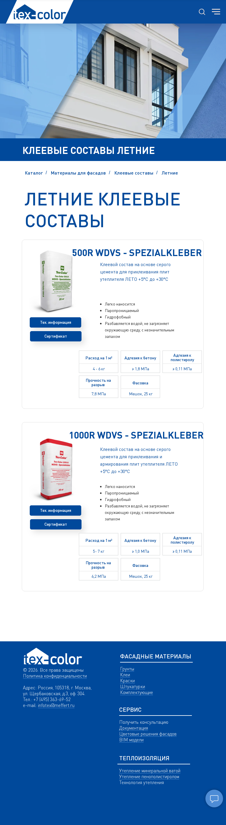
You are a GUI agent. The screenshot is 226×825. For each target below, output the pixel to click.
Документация (133, 728)
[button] (201, 11)
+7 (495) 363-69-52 (52, 699)
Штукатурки (132, 686)
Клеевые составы (133, 172)
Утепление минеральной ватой (149, 770)
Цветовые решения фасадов (148, 734)
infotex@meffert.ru (56, 705)
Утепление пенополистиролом (149, 776)
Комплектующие (136, 692)
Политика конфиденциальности (55, 676)
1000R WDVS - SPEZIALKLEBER (136, 435)
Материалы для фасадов (78, 172)
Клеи (125, 675)
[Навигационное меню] (216, 12)
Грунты (127, 669)
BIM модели (131, 740)
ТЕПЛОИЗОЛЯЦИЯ (144, 757)
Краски (127, 680)
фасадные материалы (155, 656)
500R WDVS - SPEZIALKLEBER (137, 252)
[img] (53, 656)
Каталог (34, 172)
